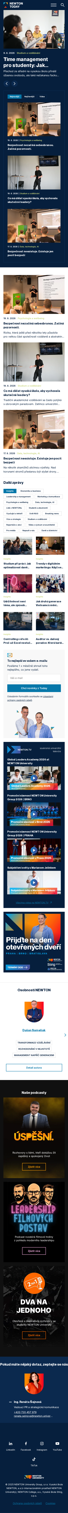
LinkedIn (10, 1449)
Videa (42, 96)
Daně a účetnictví (49, 530)
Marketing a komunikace (48, 496)
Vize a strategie (13, 519)
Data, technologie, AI (44, 502)
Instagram (42, 1449)
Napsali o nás (28, 530)
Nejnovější (14, 96)
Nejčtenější (29, 96)
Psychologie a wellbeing (17, 502)
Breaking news (52, 513)
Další (14, 83)
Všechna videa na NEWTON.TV (32, 902)
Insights (10, 491)
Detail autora (34, 1067)
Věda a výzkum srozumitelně (41, 525)
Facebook (26, 1449)
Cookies (50, 1503)
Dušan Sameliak (33, 1030)
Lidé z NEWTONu (14, 508)
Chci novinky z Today (34, 688)
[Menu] (53, 5)
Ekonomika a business (31, 491)
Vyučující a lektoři (14, 513)
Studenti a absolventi (38, 508)
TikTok (34, 1465)
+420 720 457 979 (25, 1412)
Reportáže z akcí (14, 525)
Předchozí (6, 83)
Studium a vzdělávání (37, 519)
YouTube (57, 1449)
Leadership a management (18, 496)
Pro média (10, 530)
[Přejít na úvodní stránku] (13, 5)
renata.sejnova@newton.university (33, 1415)
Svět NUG (33, 513)
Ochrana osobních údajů (27, 1503)
